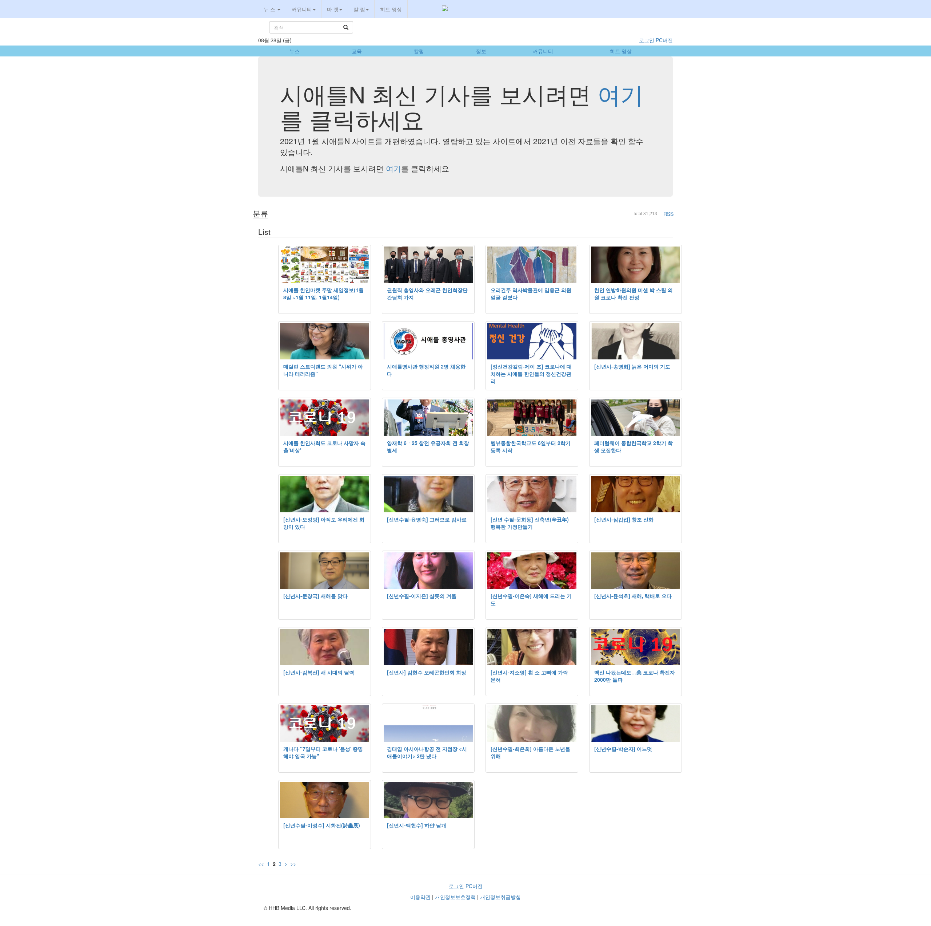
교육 (357, 51)
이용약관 (420, 897)
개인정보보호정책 (455, 897)
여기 (620, 93)
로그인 (646, 40)
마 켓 (333, 9)
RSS (668, 213)
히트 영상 (391, 9)
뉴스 (294, 51)
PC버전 (664, 40)
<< (261, 863)
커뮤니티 (302, 9)
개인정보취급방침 (500, 897)
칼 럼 (359, 9)
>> (293, 863)
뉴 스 (270, 9)
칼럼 (419, 51)
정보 (481, 51)
